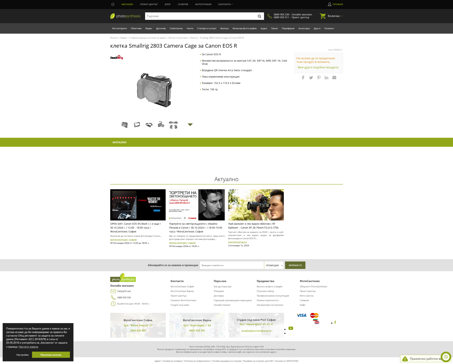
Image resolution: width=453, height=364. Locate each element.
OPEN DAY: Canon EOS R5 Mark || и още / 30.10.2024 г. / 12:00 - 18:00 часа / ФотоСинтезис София (135, 227)
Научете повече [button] (28, 346)
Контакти (224, 4)
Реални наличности (267, 300)
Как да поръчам (222, 286)
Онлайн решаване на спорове (226, 361)
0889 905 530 (124, 297)
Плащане (219, 291)
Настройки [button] (22, 354)
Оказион (329, 28)
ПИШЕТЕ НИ (124, 291)
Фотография (203, 4)
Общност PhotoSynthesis (313, 286)
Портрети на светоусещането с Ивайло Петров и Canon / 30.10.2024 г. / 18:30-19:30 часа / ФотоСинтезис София (195, 227)
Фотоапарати (119, 28)
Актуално (119, 142)
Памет (274, 28)
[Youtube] (290, 329)
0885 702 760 (197, 330)
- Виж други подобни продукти (317, 67)
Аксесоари (304, 28)
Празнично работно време (429, 359)
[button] (303, 79)
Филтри (224, 28)
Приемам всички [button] (51, 354)
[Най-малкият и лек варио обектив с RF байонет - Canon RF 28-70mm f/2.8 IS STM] (256, 205)
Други (317, 28)
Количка (334, 16)
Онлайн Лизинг (222, 304)
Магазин (127, 4)
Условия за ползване (172, 361)
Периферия (288, 28)
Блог (168, 4)
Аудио (263, 28)
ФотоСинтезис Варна (182, 291)
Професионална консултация (273, 295)
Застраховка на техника (270, 304)
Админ (158, 361)
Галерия (183, 4)
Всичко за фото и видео (270, 286)
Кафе (302, 304)
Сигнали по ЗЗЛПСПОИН (286, 361)
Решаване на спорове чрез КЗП (258, 361)
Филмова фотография (245, 28)
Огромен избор (265, 291)
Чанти (190, 28)
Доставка (219, 295)
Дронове (161, 28)
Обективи (136, 28)
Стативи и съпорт (206, 28)
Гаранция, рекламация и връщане (233, 300)
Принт (149, 4)
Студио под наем (180, 304)
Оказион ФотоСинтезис (183, 300)
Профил (338, 4)
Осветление (176, 28)
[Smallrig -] (116, 57)
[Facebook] (335, 323)
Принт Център (179, 295)
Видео (148, 28)
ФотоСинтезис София (182, 286)
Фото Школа (306, 295)
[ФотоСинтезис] (125, 16)
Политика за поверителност (197, 361)
